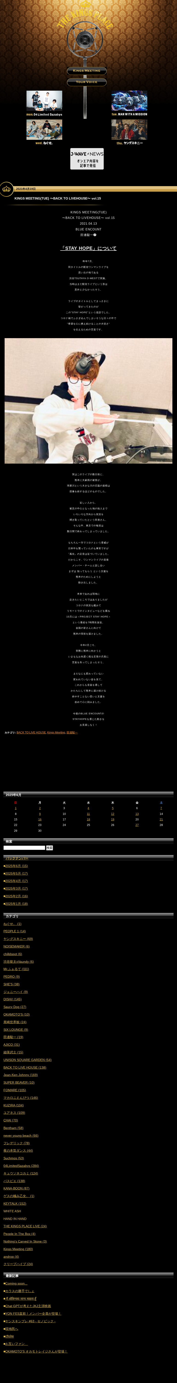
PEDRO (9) (11, 976)
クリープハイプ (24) (18, 1264)
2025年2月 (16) (16, 896)
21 (161, 819)
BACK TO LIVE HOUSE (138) (24, 1067)
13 (137, 814)
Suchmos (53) (13, 1158)
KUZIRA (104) (13, 1105)
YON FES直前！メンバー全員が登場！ (33, 1313)
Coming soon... (16, 1283)
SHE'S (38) (11, 984)
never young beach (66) (20, 1135)
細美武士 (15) (13, 1052)
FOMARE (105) (14, 1090)
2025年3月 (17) (16, 888)
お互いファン (16, 1344)
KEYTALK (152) (14, 1203)
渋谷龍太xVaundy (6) (18, 961)
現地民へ (11, 1329)
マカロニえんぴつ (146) (20, 1098)
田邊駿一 (72, 732)
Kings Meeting (56, 732)
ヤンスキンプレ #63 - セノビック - (30, 1321)
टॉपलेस (9, 1336)
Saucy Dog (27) (14, 1007)
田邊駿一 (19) (13, 1037)
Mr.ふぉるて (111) (16, 969)
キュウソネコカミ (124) (20, 1173)
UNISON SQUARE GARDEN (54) (27, 1060)
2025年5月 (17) (16, 873)
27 (137, 825)
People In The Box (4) (19, 1234)
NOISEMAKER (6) (16, 946)
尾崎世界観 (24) (15, 1022)
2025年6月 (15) (16, 866)
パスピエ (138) (14, 1181)
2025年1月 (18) (16, 904)
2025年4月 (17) (16, 881)
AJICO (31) (11, 1044)
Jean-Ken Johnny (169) (20, 1075)
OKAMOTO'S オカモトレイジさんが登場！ (36, 1351)
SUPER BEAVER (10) (19, 1082)
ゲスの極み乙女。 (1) (18, 1196)
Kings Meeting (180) (18, 1249)
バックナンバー (17, 858)
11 (88, 814)
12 (112, 814)
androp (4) (11, 1256)
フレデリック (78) (16, 1143)
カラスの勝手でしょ (19, 1291)
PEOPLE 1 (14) (14, 931)
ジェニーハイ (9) (15, 992)
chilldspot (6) (12, 954)
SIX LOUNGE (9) (15, 1029)
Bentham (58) (13, 1128)
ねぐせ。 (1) (12, 924)
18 (88, 819)
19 (112, 819)
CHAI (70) (10, 1120)
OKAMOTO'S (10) (16, 1014)
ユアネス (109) (14, 1113)
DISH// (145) (12, 999)
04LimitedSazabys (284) (21, 1166)
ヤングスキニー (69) (18, 939)
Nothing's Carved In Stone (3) (25, 1241)
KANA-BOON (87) (16, 1188)
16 (39, 819)
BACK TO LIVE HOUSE (31, 732)
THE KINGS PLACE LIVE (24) (25, 1226)
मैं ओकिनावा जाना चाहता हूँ (20, 1298)
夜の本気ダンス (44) (18, 1150)
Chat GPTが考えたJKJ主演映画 (28, 1306)
